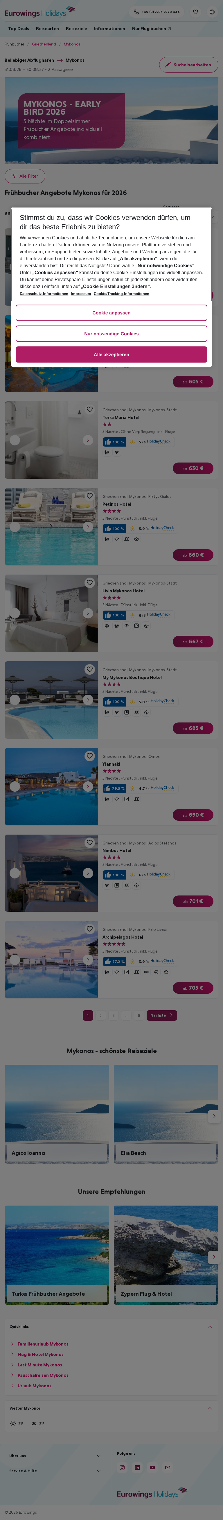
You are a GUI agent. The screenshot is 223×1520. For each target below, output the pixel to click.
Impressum (81, 294)
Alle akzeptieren (111, 354)
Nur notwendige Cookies (111, 334)
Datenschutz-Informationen (44, 294)
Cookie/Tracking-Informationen (121, 294)
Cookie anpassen (111, 313)
